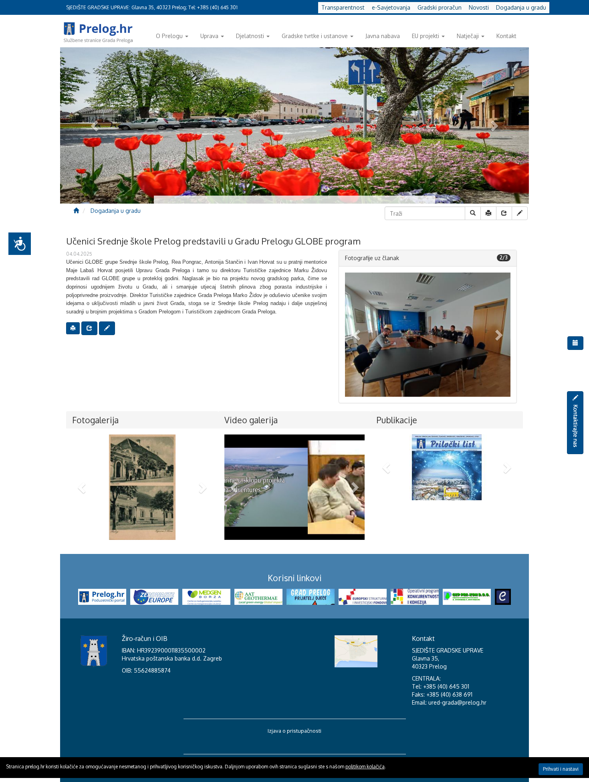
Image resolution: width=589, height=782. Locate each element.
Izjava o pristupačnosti (294, 730)
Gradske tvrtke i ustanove (315, 35)
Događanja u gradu (521, 7)
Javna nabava (382, 35)
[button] (357, 335)
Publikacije (397, 419)
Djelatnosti (250, 35)
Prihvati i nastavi (561, 769)
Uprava (209, 35)
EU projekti (425, 35)
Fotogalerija (95, 419)
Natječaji (468, 35)
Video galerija (251, 419)
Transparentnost (343, 7)
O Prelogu (169, 35)
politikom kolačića (365, 767)
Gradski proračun (440, 7)
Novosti (479, 7)
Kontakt (506, 35)
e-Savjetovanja (391, 7)
